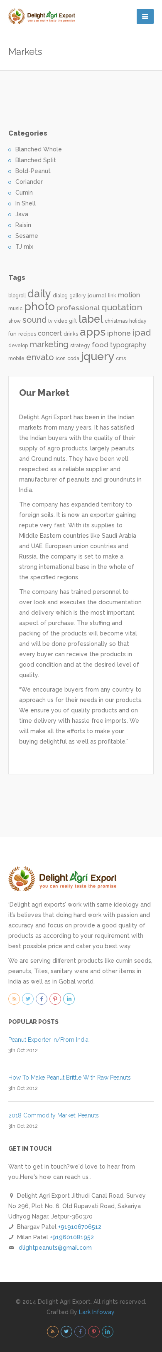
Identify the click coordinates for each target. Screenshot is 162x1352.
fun (12, 333)
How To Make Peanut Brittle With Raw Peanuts (69, 1077)
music (15, 308)
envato (40, 357)
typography (128, 345)
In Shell (25, 203)
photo (39, 306)
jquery (97, 356)
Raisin (23, 225)
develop (18, 346)
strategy (80, 346)
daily (39, 293)
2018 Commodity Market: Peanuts (53, 1115)
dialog (60, 296)
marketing (49, 344)
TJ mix (24, 246)
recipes (27, 334)
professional (78, 308)
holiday (138, 321)
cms (121, 358)
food (100, 345)
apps (93, 331)
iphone (119, 333)
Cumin (24, 192)
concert (50, 333)
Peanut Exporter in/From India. (49, 1039)
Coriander (29, 181)
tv (50, 321)
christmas (116, 321)
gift (73, 321)
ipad (142, 332)
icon (61, 358)
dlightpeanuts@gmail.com (55, 1247)
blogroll (17, 296)
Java (21, 214)
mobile (16, 358)
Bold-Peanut (33, 171)
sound (34, 320)
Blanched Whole (38, 149)
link (112, 296)
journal (97, 295)
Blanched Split (35, 160)
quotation (121, 307)
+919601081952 (72, 1237)
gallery (77, 296)
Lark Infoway (96, 1312)
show (14, 321)
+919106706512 (79, 1226)
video (60, 321)
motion (129, 295)
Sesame (26, 235)
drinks (71, 334)
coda (73, 358)
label (91, 319)
